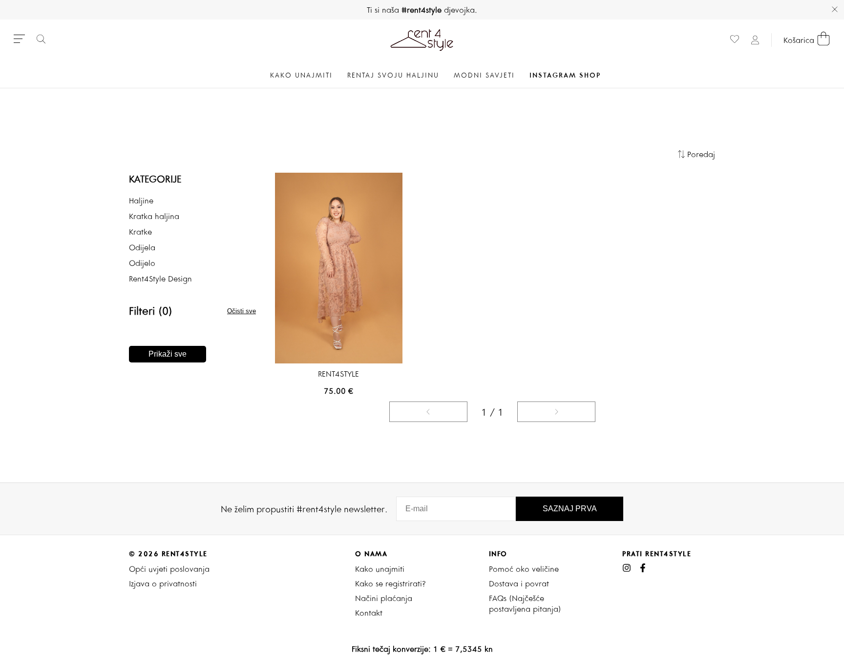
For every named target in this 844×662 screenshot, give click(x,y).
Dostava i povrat (519, 583)
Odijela (142, 247)
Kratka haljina (154, 216)
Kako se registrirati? (390, 583)
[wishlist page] (734, 40)
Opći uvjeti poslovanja (169, 569)
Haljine (141, 200)
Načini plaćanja (383, 598)
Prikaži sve (167, 354)
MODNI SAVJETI (484, 75)
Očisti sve (241, 311)
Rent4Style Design (160, 278)
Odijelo (142, 263)
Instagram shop (565, 75)
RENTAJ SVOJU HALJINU (393, 75)
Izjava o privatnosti (163, 583)
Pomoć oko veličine (524, 569)
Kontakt (368, 613)
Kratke (140, 232)
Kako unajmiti (379, 569)
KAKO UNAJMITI (301, 75)
